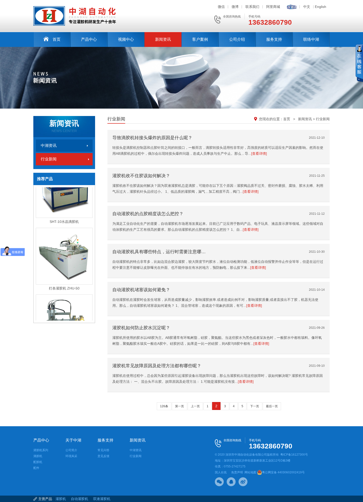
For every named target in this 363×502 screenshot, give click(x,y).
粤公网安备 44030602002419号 (283, 472)
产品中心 (89, 39)
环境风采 (71, 456)
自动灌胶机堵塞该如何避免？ (141, 289)
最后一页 (272, 406)
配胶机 (37, 462)
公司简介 (71, 450)
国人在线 (221, 472)
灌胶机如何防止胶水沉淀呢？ (141, 327)
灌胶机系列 (40, 450)
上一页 (195, 406)
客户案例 (200, 39)
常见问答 (103, 450)
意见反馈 (103, 456)
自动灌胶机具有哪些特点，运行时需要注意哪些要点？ (159, 251)
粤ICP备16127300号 (294, 454)
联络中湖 (311, 39)
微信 (221, 7)
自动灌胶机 (79, 499)
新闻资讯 (163, 39)
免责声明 (237, 472)
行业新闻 (49, 159)
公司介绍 (237, 39)
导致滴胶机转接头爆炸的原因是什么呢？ (152, 137)
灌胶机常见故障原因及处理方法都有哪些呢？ (156, 365)
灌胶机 (61, 499)
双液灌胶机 (101, 499)
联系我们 (252, 7)
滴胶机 (37, 456)
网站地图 (250, 472)
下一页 (254, 406)
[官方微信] (219, 481)
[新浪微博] (243, 481)
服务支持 (274, 39)
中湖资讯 (49, 145)
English (320, 7)
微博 (235, 7)
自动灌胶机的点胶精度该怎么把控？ (147, 213)
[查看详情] (259, 153)
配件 (36, 468)
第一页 (179, 406)
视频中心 (126, 39)
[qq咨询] (231, 481)
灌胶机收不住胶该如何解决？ (141, 175)
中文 (306, 7)
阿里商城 (273, 7)
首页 (56, 39)
